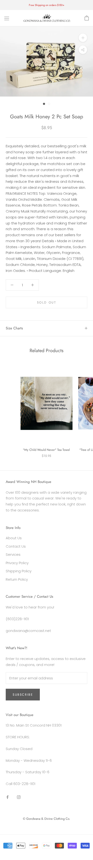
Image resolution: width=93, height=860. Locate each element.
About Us (14, 537)
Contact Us (16, 546)
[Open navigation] (6, 18)
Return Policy (17, 579)
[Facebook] (7, 797)
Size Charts (14, 328)
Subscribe (23, 694)
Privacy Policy (17, 562)
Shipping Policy (18, 570)
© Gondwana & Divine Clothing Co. (46, 818)
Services (13, 554)
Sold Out (46, 302)
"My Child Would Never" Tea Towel (46, 449)
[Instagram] (19, 797)
